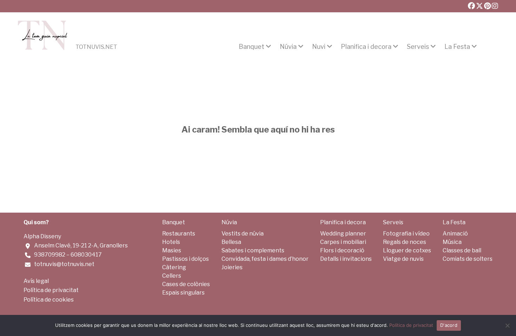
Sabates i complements (252, 250)
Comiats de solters (467, 259)
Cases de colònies (186, 284)
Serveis (418, 47)
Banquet (251, 47)
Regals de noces (404, 242)
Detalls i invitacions (346, 259)
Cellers (171, 275)
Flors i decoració (342, 250)
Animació (455, 233)
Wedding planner (343, 233)
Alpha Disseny (42, 236)
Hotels (171, 242)
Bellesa (231, 242)
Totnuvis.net (96, 47)
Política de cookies (49, 299)
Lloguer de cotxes (407, 250)
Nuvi (318, 47)
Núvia (288, 47)
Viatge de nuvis (403, 259)
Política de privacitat (51, 290)
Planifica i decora (366, 47)
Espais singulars (183, 292)
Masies (171, 250)
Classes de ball (462, 250)
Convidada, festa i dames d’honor (265, 259)
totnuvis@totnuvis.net (64, 264)
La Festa (457, 47)
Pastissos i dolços (185, 259)
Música (452, 242)
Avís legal (36, 281)
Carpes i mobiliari (343, 242)
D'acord (448, 325)
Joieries (232, 267)
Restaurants (178, 233)
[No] (507, 325)
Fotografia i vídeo (406, 233)
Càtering (174, 267)
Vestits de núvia (242, 233)
